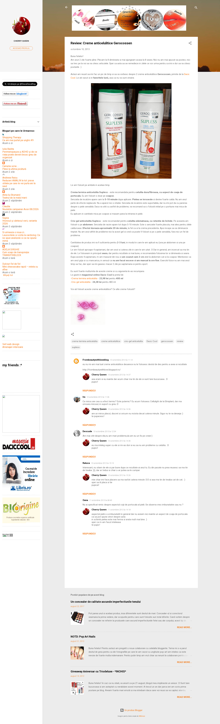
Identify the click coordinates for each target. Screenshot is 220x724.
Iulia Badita (8, 149)
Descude (87, 431)
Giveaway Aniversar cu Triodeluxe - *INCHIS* (98, 671)
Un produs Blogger (133, 710)
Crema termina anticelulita (84, 278)
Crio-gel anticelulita (81, 282)
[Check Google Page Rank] (7, 536)
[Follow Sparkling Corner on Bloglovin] (15, 95)
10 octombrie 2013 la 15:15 (102, 463)
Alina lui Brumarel (11, 194)
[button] (190, 43)
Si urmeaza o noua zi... (13, 232)
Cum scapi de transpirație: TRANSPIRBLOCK (15, 254)
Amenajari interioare (12, 347)
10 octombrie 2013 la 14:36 (119, 409)
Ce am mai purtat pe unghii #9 (18, 140)
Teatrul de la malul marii (14, 197)
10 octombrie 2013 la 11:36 (98, 397)
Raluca (86, 463)
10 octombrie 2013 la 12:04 (104, 431)
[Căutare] (196, 8)
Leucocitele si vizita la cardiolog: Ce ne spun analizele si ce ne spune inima (21, 238)
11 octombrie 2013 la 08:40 (100, 500)
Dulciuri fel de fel (11, 263)
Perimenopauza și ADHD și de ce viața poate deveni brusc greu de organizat (19, 154)
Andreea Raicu (9, 177)
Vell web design (10, 344)
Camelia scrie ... (10, 166)
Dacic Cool (152, 341)
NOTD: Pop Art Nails (83, 636)
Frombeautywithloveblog (96, 359)
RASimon (142, 716)
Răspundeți (89, 390)
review (180, 341)
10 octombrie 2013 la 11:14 (121, 360)
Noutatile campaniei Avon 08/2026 (20, 209)
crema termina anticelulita (84, 341)
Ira (84, 397)
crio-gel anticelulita (133, 341)
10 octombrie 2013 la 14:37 (119, 375)
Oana (85, 500)
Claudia (6, 206)
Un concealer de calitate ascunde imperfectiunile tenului (106, 601)
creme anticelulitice (110, 341)
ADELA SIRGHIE (10, 249)
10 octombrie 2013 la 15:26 (119, 475)
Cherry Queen (99, 374)
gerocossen (167, 341)
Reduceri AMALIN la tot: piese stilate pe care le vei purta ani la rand (18, 183)
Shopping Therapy (11, 137)
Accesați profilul (21, 48)
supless (76, 347)
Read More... (184, 627)
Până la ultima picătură (14, 169)
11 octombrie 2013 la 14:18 (119, 510)
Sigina (5, 217)
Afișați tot (8, 275)
